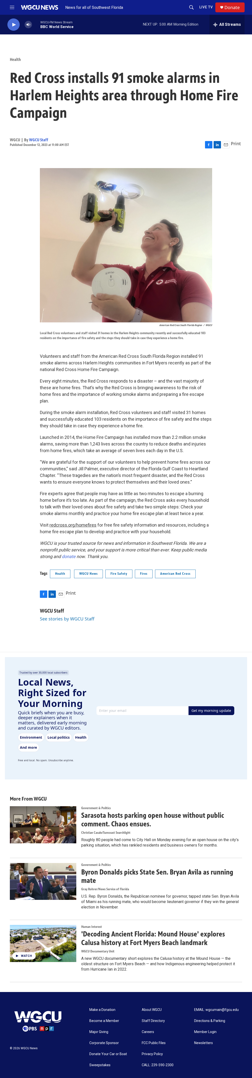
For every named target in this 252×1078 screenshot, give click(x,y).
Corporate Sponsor (104, 1043)
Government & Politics (96, 808)
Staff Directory (153, 1021)
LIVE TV (206, 7)
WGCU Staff (38, 139)
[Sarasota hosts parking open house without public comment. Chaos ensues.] (43, 824)
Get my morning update (211, 710)
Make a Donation (102, 1010)
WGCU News (88, 574)
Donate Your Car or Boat (108, 1054)
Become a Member (104, 1021)
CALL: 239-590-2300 (157, 1065)
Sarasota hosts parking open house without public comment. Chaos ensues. (152, 819)
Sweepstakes (99, 1065)
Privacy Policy (152, 1054)
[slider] (36, 24)
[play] (13, 25)
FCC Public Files (154, 1043)
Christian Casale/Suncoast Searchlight (105, 833)
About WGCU (152, 1010)
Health (15, 59)
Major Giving (98, 1032)
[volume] (28, 24)
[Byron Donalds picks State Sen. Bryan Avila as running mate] (43, 881)
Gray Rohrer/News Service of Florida (105, 889)
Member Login (205, 1032)
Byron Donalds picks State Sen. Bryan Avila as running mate (157, 876)
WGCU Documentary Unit (97, 951)
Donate (232, 7)
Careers (148, 1032)
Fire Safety (118, 574)
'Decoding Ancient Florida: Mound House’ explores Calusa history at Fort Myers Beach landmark (153, 938)
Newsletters (203, 1043)
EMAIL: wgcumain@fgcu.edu (216, 1010)
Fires (143, 574)
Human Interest (91, 927)
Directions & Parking (209, 1021)
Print (236, 143)
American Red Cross (175, 574)
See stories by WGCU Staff (67, 619)
